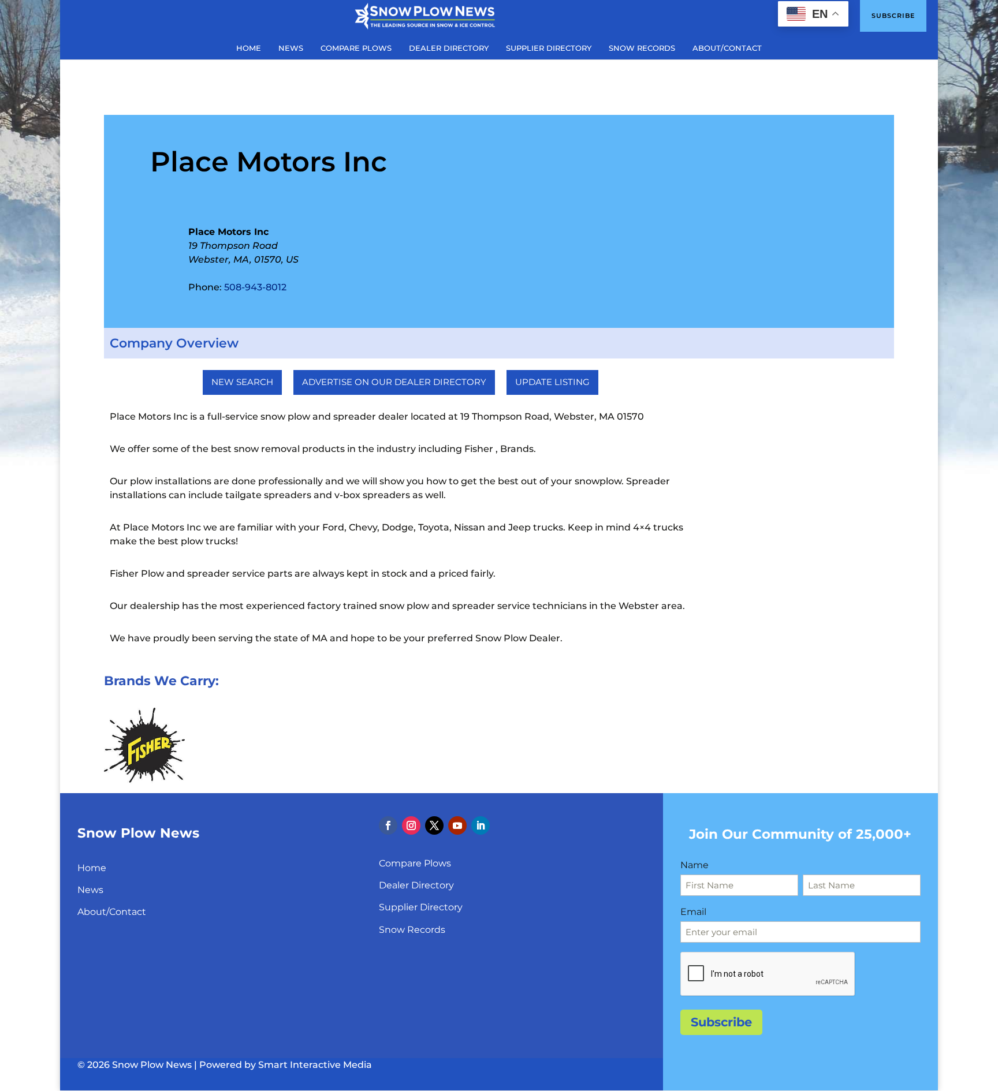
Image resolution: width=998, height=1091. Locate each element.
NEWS (290, 48)
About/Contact (111, 911)
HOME (248, 48)
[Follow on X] (434, 825)
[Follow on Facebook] (388, 825)
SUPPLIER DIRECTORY (548, 48)
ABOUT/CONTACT (727, 48)
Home (91, 867)
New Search (242, 381)
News (90, 889)
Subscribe (893, 16)
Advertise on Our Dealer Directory (394, 381)
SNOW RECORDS (642, 48)
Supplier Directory (421, 907)
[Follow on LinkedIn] (480, 825)
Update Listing (552, 381)
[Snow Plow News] (425, 15)
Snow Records (412, 929)
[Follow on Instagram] (411, 825)
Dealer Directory (416, 885)
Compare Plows (415, 863)
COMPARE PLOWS (356, 48)
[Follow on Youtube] (457, 825)
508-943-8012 (255, 287)
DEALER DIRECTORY (449, 48)
